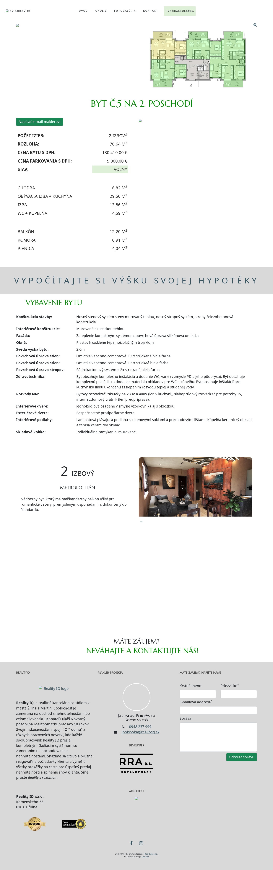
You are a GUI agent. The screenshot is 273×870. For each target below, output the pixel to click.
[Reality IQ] (55, 686)
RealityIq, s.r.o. (151, 854)
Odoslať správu (241, 756)
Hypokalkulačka (180, 11)
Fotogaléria (125, 10)
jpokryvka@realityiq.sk (140, 731)
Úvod (83, 10)
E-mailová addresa (196, 701)
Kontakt (150, 10)
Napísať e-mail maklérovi (40, 121)
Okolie (101, 10)
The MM (145, 856)
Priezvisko (229, 685)
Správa (185, 718)
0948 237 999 (140, 726)
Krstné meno (190, 685)
